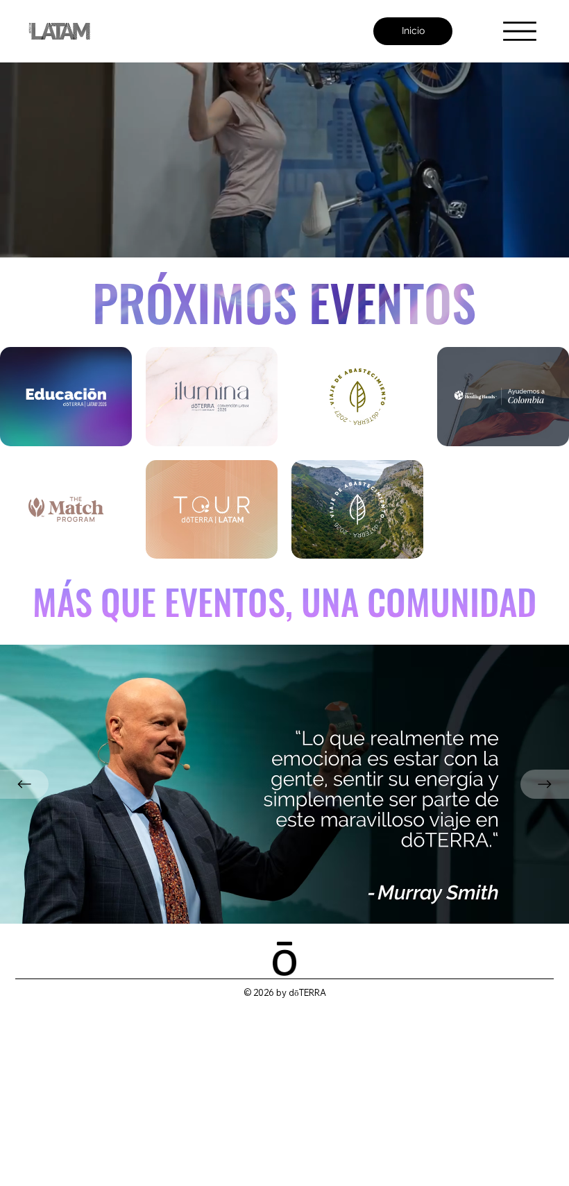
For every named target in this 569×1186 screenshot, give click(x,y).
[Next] (544, 784)
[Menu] (520, 31)
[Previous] (24, 784)
